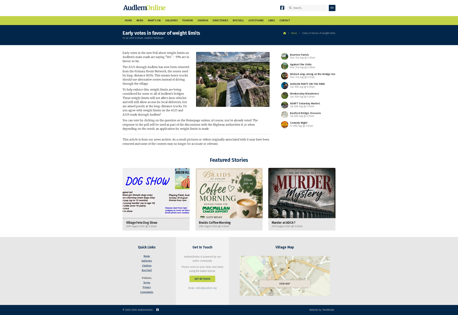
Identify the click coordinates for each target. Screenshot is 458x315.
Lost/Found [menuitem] (256, 20)
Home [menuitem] (128, 20)
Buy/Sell (147, 270)
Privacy (147, 287)
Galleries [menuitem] (171, 20)
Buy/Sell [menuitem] (238, 20)
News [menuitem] (140, 20)
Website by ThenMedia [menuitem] (321, 309)
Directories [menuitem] (220, 20)
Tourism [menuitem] (187, 20)
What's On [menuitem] (154, 20)
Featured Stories (229, 160)
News (294, 33)
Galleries (147, 260)
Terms (146, 282)
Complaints (146, 292)
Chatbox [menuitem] (203, 20)
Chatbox (147, 265)
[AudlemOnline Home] (145, 8)
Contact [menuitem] (284, 20)
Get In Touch (202, 278)
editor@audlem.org (205, 288)
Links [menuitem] (271, 20)
